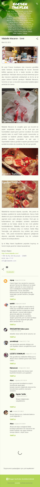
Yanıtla (13, 299)
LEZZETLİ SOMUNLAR (17, 354)
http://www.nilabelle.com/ (10, 253)
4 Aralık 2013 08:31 (18, 411)
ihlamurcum (14, 368)
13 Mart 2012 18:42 (24, 368)
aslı (11, 411)
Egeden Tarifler (21, 394)
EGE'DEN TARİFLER (20, 6)
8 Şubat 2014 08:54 (19, 424)
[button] (37, 39)
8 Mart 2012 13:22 (31, 354)
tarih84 (12, 304)
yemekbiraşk (14, 341)
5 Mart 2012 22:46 (20, 280)
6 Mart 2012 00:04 (20, 303)
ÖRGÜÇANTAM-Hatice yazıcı (19, 329)
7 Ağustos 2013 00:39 (20, 380)
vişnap (12, 280)
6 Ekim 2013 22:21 (22, 396)
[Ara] (37, 4)
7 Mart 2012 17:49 (24, 341)
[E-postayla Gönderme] (7, 268)
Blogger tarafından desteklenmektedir (21, 479)
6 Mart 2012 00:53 (16, 331)
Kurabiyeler (10, 272)
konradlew (17, 483)
